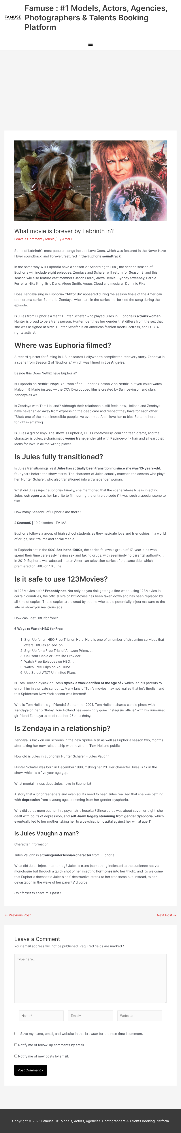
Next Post (166, 915)
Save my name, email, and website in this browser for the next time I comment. (81, 1034)
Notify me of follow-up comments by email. (51, 1045)
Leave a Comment (28, 239)
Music (50, 239)
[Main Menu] (90, 45)
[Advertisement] (90, 84)
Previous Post (18, 915)
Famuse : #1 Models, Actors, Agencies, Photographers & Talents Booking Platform (96, 17)
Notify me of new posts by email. (43, 1056)
